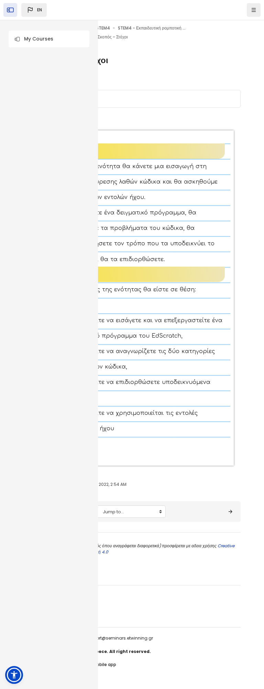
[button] (49, 39)
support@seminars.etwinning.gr (119, 638)
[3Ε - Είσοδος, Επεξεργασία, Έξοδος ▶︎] (230, 511)
